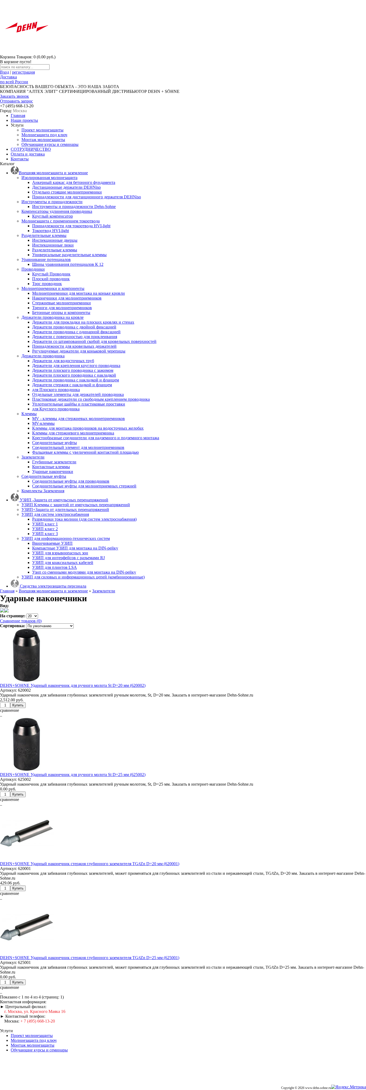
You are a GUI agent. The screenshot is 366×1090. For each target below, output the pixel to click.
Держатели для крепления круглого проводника (76, 365)
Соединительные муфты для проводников (70, 481)
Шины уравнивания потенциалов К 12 (67, 264)
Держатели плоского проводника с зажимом (72, 370)
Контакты (20, 159)
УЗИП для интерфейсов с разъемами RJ (68, 557)
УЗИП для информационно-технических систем (65, 538)
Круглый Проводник (51, 274)
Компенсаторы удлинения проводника (56, 211)
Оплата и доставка (28, 154)
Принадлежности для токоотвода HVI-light (71, 226)
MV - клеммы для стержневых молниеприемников (78, 418)
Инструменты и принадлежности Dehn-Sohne (74, 206)
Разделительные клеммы (43, 235)
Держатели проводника (43, 356)
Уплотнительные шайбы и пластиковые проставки (78, 404)
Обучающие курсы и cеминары (50, 144)
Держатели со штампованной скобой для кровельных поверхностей (94, 341)
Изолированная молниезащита (49, 177)
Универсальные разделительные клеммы (69, 254)
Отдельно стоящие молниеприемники (67, 192)
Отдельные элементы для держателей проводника (78, 394)
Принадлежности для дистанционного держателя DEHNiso (86, 197)
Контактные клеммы (51, 466)
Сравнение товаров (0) (21, 621)
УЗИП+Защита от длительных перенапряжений (65, 509)
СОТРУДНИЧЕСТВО (31, 149)
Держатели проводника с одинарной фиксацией (76, 332)
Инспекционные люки (53, 245)
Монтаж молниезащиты (43, 139)
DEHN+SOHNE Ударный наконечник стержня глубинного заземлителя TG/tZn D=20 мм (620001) (89, 863)
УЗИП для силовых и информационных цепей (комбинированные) (83, 577)
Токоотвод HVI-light (50, 230)
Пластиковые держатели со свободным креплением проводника (91, 399)
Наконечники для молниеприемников (67, 298)
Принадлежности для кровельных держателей (74, 346)
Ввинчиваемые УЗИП (52, 543)
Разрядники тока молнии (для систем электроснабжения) (84, 519)
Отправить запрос (16, 101)
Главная (18, 115)
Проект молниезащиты (42, 130)
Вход (4, 72)
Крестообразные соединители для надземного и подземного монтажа (95, 438)
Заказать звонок (14, 96)
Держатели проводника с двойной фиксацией (74, 327)
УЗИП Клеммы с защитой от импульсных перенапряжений (75, 504)
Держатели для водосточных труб (63, 360)
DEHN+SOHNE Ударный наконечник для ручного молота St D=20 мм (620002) (72, 685)
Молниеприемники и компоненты (52, 288)
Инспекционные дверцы (54, 240)
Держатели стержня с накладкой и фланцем (72, 385)
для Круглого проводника (56, 409)
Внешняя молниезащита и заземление (53, 591)
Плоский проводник (51, 279)
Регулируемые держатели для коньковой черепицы (78, 351)
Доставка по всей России (14, 79)
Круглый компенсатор (52, 216)
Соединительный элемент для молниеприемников (78, 447)
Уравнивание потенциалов (46, 259)
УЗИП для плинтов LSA (54, 567)
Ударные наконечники (52, 471)
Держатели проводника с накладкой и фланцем (75, 380)
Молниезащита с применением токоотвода (60, 221)
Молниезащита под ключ (44, 135)
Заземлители (32, 457)
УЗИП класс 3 (45, 533)
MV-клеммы (43, 423)
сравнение (9, 710)
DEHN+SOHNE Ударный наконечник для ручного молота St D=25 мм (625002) (72, 774)
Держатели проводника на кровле (52, 317)
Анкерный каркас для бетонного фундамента (73, 182)
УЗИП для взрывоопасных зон (60, 553)
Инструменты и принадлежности (52, 201)
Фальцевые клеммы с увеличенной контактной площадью (85, 452)
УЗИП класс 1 (45, 524)
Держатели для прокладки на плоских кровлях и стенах (83, 322)
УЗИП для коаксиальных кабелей (62, 562)
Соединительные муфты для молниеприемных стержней (84, 486)
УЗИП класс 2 (45, 529)
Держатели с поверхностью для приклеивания (74, 336)
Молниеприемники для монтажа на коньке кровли (78, 293)
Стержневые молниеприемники (61, 303)
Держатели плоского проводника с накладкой (74, 375)
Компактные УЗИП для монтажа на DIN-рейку (75, 548)
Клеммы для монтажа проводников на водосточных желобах (88, 428)
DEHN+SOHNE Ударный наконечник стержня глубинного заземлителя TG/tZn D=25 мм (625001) (89, 957)
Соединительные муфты (54, 442)
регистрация (23, 72)
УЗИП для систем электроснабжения (55, 514)
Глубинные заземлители (54, 462)
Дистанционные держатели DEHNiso (66, 187)
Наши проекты (24, 120)
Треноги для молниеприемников (62, 307)
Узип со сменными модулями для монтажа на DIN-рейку (84, 572)
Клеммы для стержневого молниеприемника (73, 433)
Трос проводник (47, 283)
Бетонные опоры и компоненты (61, 312)
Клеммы (29, 413)
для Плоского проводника (56, 389)
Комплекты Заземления (42, 491)
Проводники (33, 269)
